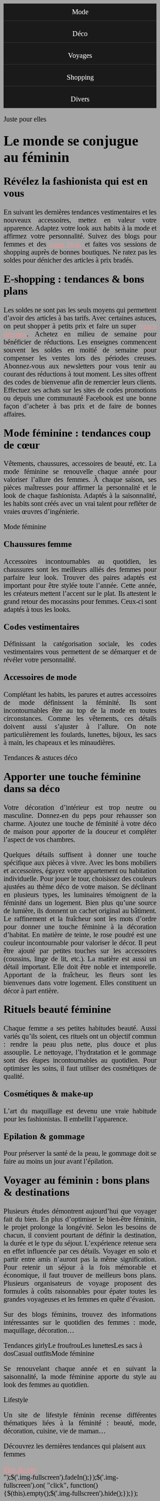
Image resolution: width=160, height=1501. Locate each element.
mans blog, (65, 244)
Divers (80, 99)
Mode (80, 12)
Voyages (80, 55)
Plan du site (20, 1469)
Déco (80, 33)
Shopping (80, 77)
